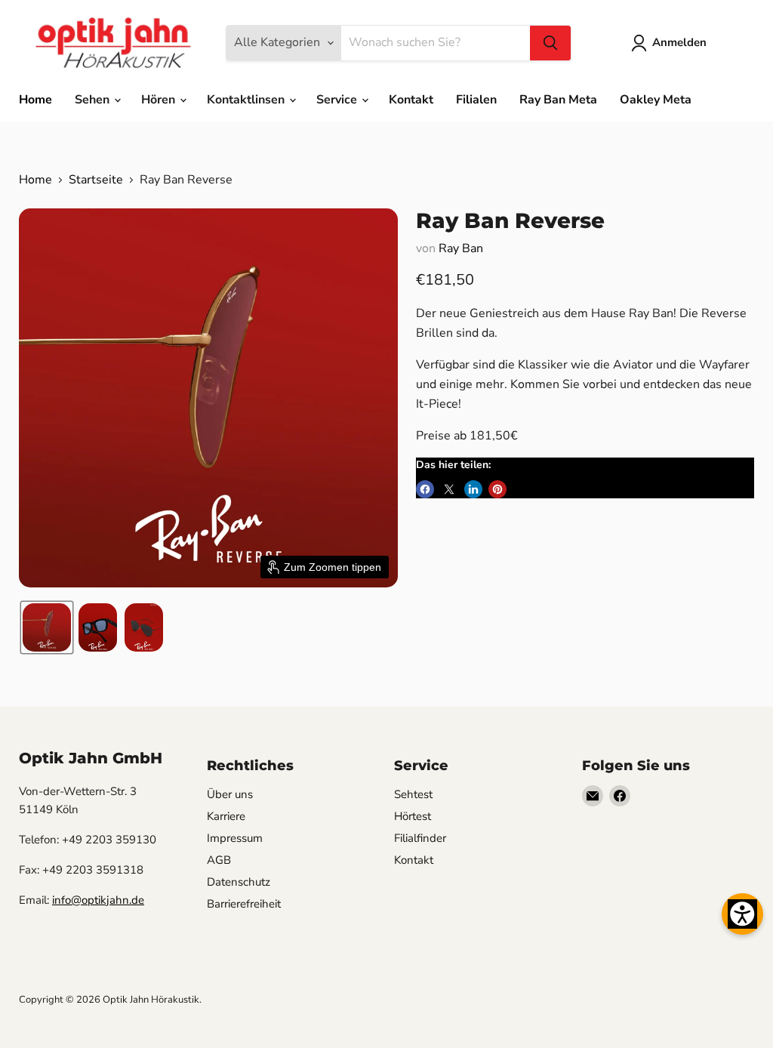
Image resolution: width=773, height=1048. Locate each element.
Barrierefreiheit (244, 903)
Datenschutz (238, 881)
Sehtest (413, 794)
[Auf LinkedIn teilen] (473, 489)
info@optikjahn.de (98, 900)
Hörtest (412, 816)
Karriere (226, 816)
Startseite (96, 179)
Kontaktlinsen (247, 99)
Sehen (93, 99)
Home (35, 99)
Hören (159, 99)
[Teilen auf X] (449, 489)
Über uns (230, 794)
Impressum (235, 838)
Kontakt (411, 99)
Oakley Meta (655, 99)
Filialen (476, 99)
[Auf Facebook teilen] (425, 489)
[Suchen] (550, 43)
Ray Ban (461, 248)
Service (338, 99)
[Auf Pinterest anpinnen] (497, 489)
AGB (219, 860)
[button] (672, 43)
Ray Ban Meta (558, 99)
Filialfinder (420, 838)
